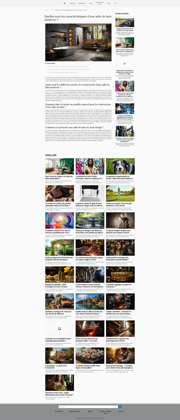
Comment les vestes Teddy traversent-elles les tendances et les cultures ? (125, 94)
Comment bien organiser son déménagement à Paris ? (117, 340)
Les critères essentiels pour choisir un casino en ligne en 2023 (89, 258)
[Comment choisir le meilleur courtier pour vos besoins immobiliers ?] (124, 131)
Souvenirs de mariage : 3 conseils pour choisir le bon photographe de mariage (119, 368)
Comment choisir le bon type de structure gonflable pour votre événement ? (57, 232)
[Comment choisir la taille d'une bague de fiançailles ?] (90, 355)
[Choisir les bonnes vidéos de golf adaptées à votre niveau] (120, 193)
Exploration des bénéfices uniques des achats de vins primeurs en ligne (124, 72)
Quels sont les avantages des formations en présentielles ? (117, 258)
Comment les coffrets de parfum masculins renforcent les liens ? (58, 204)
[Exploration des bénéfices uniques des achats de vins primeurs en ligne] (124, 63)
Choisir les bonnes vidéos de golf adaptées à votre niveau (118, 204)
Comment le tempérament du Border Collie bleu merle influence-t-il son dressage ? (119, 178)
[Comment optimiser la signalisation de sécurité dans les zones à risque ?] (124, 108)
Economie (72, 3)
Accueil (46, 10)
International (82, 3)
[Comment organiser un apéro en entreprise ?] (120, 274)
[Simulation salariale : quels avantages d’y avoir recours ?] (59, 274)
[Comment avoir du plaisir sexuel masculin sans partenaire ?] (59, 328)
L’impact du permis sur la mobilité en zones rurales (125, 29)
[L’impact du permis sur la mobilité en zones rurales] (124, 21)
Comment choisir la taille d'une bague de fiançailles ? (88, 367)
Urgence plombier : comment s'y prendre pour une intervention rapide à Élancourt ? (118, 313)
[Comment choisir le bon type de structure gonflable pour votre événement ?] (59, 220)
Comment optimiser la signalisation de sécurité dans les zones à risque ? (125, 117)
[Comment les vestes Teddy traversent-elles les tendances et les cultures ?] (124, 86)
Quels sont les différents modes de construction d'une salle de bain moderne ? (68, 66)
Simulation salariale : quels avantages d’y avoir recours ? (56, 286)
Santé (90, 3)
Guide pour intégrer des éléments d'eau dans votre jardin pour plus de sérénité (89, 232)
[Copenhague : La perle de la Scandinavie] (59, 355)
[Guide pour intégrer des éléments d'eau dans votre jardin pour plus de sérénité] (90, 220)
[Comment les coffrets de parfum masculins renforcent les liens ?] (59, 193)
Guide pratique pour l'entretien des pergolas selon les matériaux (59, 258)
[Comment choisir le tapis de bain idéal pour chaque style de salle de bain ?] (90, 193)
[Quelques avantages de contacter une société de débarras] (59, 301)
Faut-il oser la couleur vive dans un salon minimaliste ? (125, 50)
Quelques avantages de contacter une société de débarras (58, 312)
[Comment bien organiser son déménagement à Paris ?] (120, 328)
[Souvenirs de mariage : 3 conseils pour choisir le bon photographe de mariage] (120, 355)
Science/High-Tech (100, 3)
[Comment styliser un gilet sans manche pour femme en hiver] (120, 220)
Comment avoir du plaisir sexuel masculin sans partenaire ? (58, 340)
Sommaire (51, 63)
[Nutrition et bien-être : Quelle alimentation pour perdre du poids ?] (59, 382)
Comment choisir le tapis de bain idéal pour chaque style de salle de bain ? (89, 205)
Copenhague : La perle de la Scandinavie (56, 367)
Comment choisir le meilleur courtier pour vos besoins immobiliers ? (124, 139)
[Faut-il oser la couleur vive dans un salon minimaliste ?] (124, 42)
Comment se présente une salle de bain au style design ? (62, 72)
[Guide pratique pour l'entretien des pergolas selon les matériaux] (59, 247)
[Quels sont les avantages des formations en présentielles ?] (120, 247)
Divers (108, 3)
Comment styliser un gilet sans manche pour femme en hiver (118, 231)
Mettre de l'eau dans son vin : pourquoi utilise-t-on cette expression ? (87, 341)
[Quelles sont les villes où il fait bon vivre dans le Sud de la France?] (90, 301)
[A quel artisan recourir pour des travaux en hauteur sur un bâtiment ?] (90, 274)
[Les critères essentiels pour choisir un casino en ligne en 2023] (90, 247)
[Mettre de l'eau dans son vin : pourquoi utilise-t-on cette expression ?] (90, 328)
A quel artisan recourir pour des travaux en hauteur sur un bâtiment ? (90, 287)
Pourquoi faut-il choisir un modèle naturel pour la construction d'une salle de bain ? (69, 69)
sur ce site (50, 92)
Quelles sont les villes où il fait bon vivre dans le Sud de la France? (89, 312)
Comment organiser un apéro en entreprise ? (118, 286)
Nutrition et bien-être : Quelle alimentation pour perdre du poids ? (59, 394)
